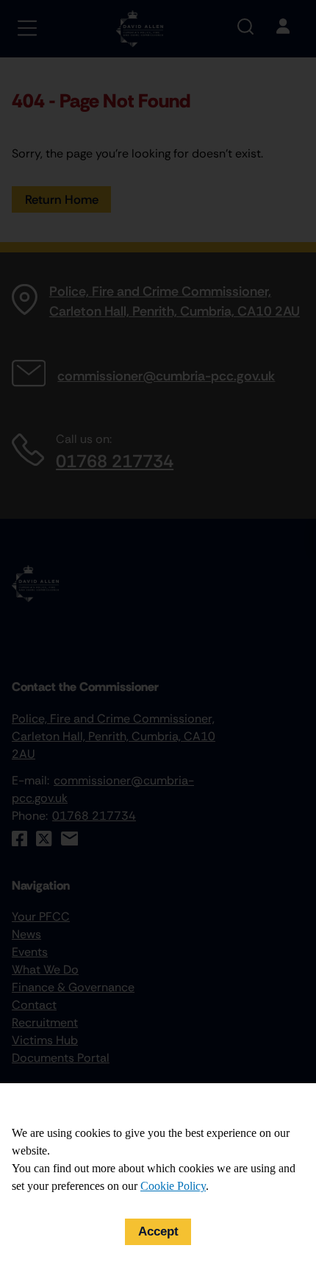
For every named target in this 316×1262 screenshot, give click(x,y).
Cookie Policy (173, 1186)
